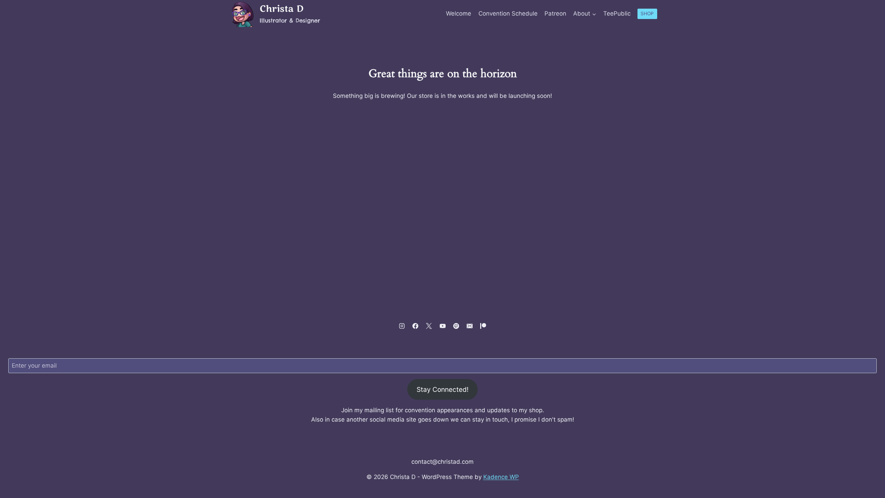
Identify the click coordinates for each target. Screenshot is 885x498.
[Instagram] (402, 326)
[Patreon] (483, 326)
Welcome (458, 13)
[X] (429, 326)
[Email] (469, 326)
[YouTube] (442, 326)
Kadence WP (501, 476)
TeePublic (617, 13)
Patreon (555, 13)
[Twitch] (456, 326)
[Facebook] (415, 326)
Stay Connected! (442, 389)
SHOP (647, 13)
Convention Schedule (508, 13)
